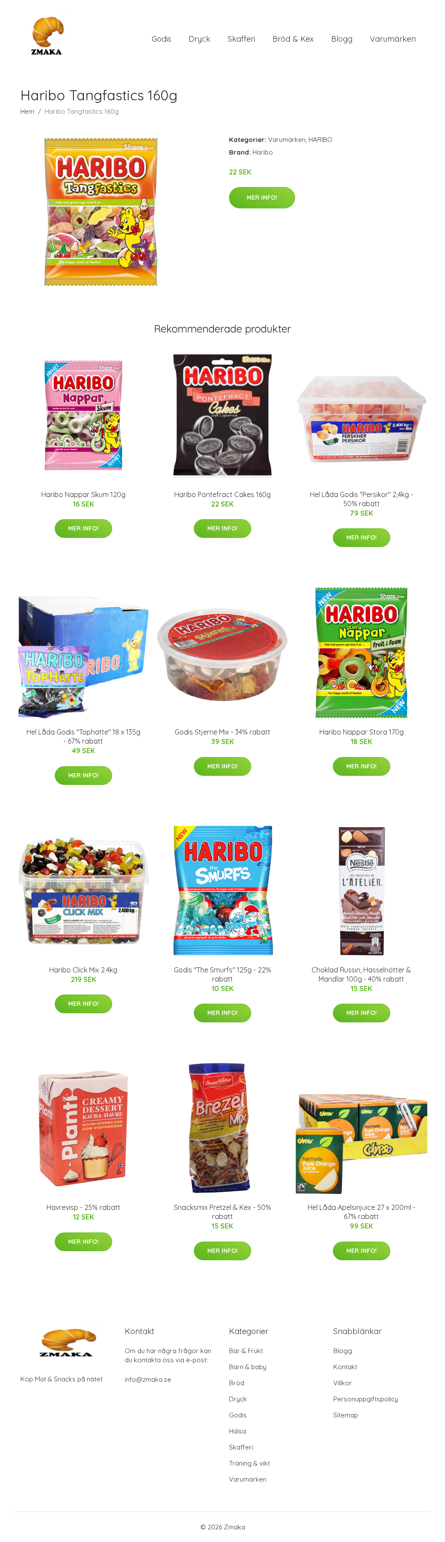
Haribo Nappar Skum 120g (83, 494)
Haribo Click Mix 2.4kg (83, 969)
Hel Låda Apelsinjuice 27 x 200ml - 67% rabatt (361, 1212)
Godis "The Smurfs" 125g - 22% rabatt (222, 974)
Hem (27, 111)
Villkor (342, 1383)
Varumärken (393, 39)
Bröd (236, 1383)
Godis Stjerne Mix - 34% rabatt (222, 732)
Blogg (341, 39)
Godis (161, 39)
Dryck (199, 39)
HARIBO (320, 139)
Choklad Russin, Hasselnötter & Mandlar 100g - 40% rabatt (361, 974)
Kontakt (345, 1367)
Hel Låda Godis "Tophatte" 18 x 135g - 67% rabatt (83, 736)
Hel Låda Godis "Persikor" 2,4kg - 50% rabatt (361, 499)
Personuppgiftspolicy (365, 1399)
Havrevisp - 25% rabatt (83, 1207)
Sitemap (345, 1415)
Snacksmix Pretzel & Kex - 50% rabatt (222, 1212)
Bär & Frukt (246, 1351)
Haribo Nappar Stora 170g (361, 732)
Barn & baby (247, 1367)
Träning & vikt (249, 1463)
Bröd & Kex (293, 39)
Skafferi (241, 39)
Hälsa (237, 1431)
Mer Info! (262, 197)
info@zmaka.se (148, 1379)
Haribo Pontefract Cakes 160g (222, 494)
